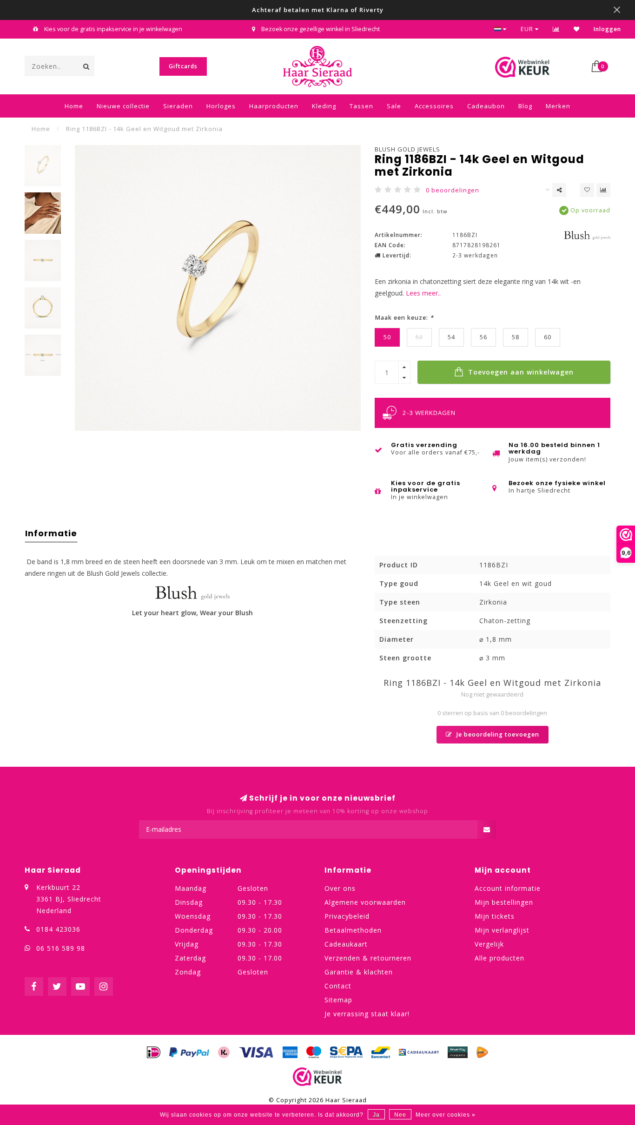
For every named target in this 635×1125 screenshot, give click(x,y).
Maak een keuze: (404, 318)
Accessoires (434, 106)
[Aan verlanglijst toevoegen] (587, 190)
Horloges (221, 106)
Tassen (361, 106)
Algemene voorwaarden (365, 902)
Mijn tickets (495, 916)
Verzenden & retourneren (367, 958)
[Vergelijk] (556, 29)
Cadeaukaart (346, 944)
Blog (525, 106)
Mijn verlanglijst (502, 930)
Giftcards (183, 66)
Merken (558, 106)
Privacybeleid (347, 916)
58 (515, 337)
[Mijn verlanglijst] (577, 29)
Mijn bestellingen (504, 902)
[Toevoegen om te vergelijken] (603, 190)
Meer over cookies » (446, 1115)
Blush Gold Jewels (407, 149)
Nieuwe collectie (123, 106)
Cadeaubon (486, 106)
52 (419, 337)
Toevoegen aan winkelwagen (520, 372)
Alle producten (499, 958)
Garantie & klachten (358, 971)
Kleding (324, 106)
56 (483, 337)
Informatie (51, 533)
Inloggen (607, 29)
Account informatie (508, 888)
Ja (376, 1115)
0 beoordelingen (452, 190)
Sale (394, 106)
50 (387, 337)
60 (547, 337)
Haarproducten (273, 106)
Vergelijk (489, 944)
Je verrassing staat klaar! (367, 1013)
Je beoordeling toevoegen (497, 734)
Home (74, 106)
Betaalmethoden (353, 930)
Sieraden (178, 106)
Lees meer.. (423, 293)
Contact (337, 985)
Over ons (340, 888)
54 (451, 337)
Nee (400, 1115)
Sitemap (338, 999)
